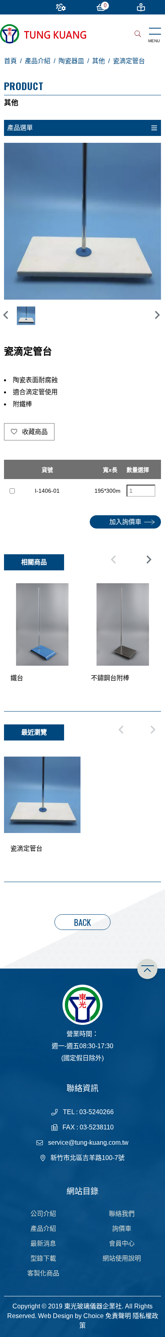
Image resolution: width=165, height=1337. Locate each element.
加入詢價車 (125, 521)
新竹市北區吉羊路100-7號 (87, 1157)
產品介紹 (37, 61)
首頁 (10, 61)
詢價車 (121, 1228)
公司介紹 (43, 1213)
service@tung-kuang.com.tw (88, 1142)
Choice (93, 1315)
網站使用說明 (122, 1258)
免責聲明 (118, 1315)
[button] (157, 315)
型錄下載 (43, 1258)
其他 (98, 61)
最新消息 (43, 1243)
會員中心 (122, 1243)
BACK (82, 922)
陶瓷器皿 (71, 61)
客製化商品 (43, 1273)
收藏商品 (34, 431)
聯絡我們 (122, 1213)
